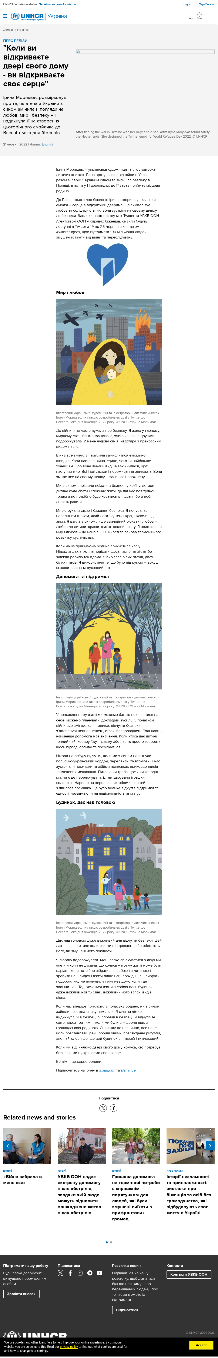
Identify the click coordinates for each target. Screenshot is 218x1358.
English (187, 4)
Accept (201, 1345)
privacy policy (69, 1346)
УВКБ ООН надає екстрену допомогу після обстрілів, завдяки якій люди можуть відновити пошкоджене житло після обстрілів (79, 1194)
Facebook (70, 1273)
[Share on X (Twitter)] (103, 1108)
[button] (127, 1310)
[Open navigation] (5, 16)
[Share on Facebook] (113, 1108)
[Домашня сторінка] (24, 17)
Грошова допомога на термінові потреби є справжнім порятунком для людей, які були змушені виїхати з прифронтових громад (136, 1197)
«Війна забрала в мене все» (22, 1179)
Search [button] (191, 18)
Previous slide (7, 1145)
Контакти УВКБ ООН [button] (188, 1274)
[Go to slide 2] (112, 1243)
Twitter (60, 1273)
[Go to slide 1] (108, 1243)
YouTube (99, 1273)
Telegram (90, 1273)
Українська (207, 4)
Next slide (210, 1145)
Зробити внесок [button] (21, 1294)
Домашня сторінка (15, 30)
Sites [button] (199, 18)
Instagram (80, 1273)
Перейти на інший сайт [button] (55, 4)
